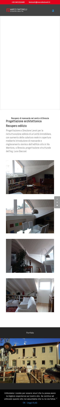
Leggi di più (32, 402)
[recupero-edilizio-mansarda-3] (30, 272)
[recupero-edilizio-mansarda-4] (30, 233)
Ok (24, 402)
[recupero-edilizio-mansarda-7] (30, 194)
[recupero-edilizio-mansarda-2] (30, 312)
